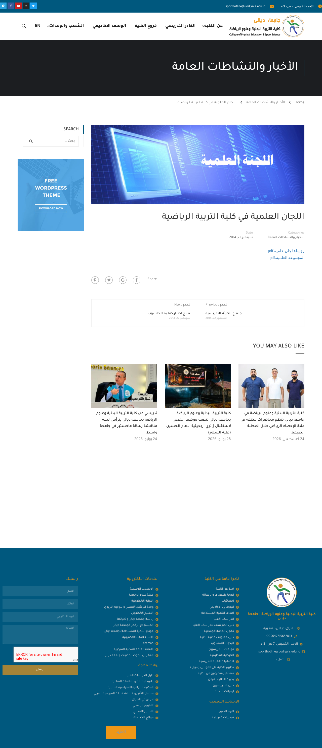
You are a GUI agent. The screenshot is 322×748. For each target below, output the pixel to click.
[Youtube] (18, 6)
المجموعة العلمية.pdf (287, 257)
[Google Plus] (123, 280)
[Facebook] (136, 280)
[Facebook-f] (11, 6)
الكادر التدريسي (180, 26)
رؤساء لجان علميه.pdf (286, 251)
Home (299, 103)
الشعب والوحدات (66, 26)
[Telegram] (3, 6)
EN (38, 26)
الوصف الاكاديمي (109, 26)
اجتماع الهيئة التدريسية (224, 314)
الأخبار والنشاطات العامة (265, 103)
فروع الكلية (146, 26)
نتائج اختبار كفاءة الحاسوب (169, 314)
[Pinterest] (95, 280)
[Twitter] (33, 6)
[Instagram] (26, 6)
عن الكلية (213, 26)
